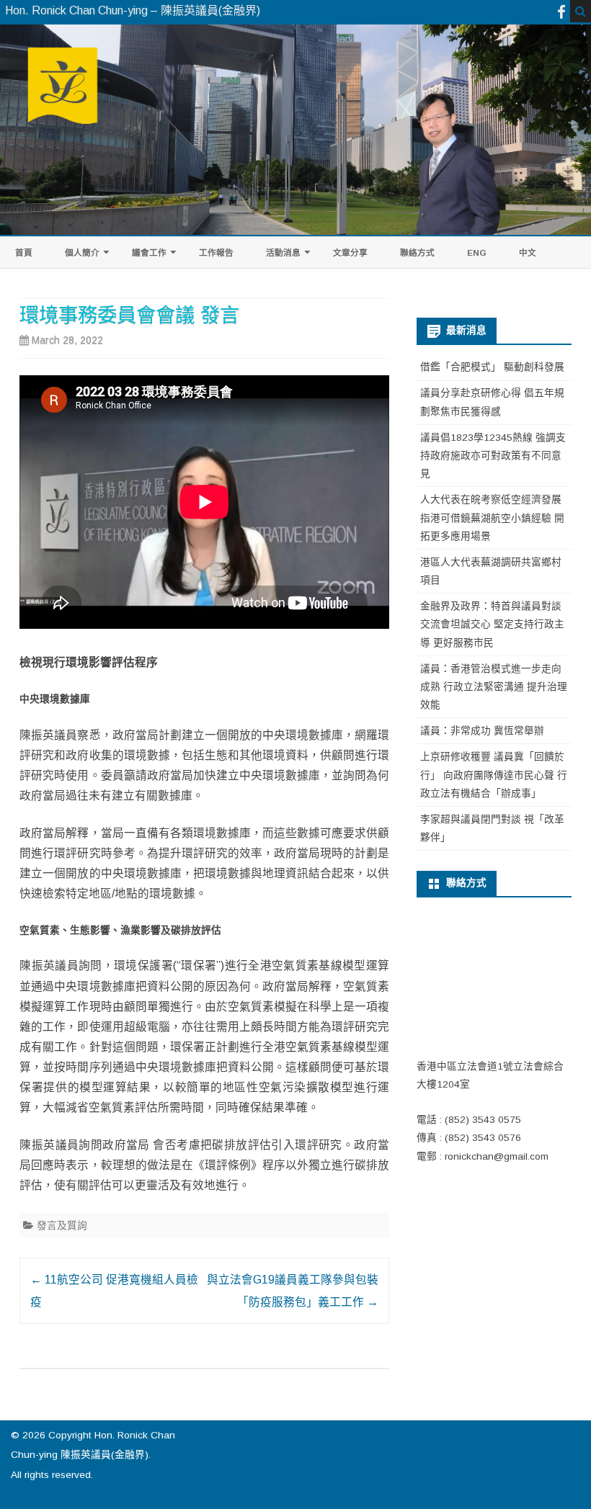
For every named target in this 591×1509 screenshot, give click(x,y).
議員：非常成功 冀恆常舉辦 (482, 730)
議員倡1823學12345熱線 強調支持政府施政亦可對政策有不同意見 (493, 456)
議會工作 (149, 252)
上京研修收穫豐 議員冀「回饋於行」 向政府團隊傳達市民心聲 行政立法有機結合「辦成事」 (493, 775)
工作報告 (216, 252)
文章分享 (350, 252)
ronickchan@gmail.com (496, 1156)
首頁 (23, 252)
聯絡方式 (417, 252)
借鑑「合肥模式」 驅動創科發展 (492, 367)
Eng (476, 252)
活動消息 (283, 252)
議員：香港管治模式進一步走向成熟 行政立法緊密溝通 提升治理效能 (493, 687)
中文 (527, 252)
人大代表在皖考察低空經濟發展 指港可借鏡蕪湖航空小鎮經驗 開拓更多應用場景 (492, 518)
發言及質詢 (62, 1225)
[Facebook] (561, 12)
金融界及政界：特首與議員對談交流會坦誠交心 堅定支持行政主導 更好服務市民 (492, 624)
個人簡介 (82, 252)
